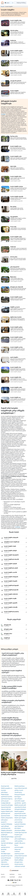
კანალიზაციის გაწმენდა (20, 830)
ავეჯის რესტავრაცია (19, 826)
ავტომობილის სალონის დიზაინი (7, 796)
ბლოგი (19, 874)
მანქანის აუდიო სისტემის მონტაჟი (21, 817)
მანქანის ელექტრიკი (19, 811)
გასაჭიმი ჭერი (4, 834)
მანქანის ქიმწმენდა (19, 860)
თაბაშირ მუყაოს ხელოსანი (21, 832)
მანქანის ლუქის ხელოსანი (20, 815)
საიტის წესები (12, 876)
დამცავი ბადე (18, 849)
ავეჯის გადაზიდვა (18, 822)
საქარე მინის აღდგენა (20, 800)
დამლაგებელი (4, 819)
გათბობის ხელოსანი (5, 828)
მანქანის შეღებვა (5, 794)
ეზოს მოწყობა (18, 828)
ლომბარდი (17, 851)
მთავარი (2, 6)
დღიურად (3, 114)
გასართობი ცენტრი (19, 847)
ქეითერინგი (3, 849)
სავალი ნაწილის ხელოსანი (21, 788)
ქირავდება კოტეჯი (5, 866)
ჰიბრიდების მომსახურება (20, 809)
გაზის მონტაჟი (4, 792)
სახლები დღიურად (19, 864)
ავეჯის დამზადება (5, 826)
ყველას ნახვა (14, 778)
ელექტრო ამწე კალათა (20, 843)
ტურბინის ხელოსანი (5, 813)
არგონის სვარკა (18, 792)
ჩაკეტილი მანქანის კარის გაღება (7, 811)
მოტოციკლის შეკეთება (20, 794)
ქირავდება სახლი (19, 862)
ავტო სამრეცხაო (18, 798)
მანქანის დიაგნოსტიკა (20, 786)
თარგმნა (3, 851)
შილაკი (16, 845)
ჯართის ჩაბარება (18, 819)
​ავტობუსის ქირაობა (5, 847)
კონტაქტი (20, 876)
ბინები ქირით (4, 862)
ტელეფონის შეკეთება (6, 857)
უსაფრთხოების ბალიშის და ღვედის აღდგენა (21, 813)
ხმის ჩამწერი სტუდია (5, 853)
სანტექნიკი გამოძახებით (6, 830)
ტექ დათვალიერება (5, 815)
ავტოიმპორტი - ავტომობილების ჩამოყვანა (21, 803)
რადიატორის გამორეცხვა (7, 805)
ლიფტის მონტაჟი (5, 838)
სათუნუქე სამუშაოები (5, 803)
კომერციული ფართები (20, 866)
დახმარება (3, 876)
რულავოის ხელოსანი (6, 807)
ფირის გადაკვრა (5, 800)
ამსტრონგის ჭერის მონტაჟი (7, 836)
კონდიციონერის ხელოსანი (21, 855)
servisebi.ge (17, 526)
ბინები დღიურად (5, 864)
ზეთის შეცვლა (18, 796)
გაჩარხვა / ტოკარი (19, 790)
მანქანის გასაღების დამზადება (21, 805)
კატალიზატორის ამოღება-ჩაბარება (21, 807)
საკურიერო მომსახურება (6, 824)
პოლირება (3, 790)
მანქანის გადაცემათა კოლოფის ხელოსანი (7, 788)
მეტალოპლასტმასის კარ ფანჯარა (7, 832)
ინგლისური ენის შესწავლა (7, 843)
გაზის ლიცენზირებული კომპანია (21, 838)
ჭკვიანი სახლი (18, 836)
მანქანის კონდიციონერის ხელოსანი (7, 817)
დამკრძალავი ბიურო (19, 853)
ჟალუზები (3, 841)
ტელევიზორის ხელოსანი (6, 855)
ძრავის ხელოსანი (5, 786)
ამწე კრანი (3, 845)
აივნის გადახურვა (19, 841)
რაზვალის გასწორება (6, 809)
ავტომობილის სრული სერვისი (7, 798)
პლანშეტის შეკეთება (19, 857)
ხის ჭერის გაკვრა (18, 834)
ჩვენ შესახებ (12, 874)
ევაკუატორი (3, 822)
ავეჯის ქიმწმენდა (5, 860)
